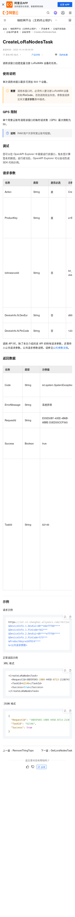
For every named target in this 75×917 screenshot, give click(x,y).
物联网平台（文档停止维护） (24, 28)
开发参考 (45, 28)
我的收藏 (63, 54)
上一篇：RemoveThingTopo (18, 750)
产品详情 (36, 54)
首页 (5, 28)
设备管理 (26, 31)
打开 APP (64, 4)
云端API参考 (12, 31)
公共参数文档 (60, 347)
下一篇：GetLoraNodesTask (56, 750)
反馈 (43, 766)
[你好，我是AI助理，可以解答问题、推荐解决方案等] (55, 12)
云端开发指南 (59, 28)
